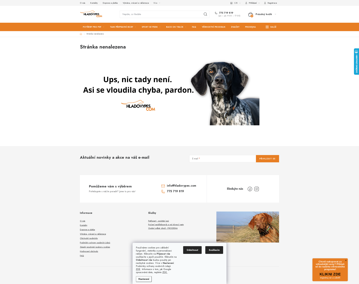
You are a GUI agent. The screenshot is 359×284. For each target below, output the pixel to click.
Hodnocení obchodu (89, 251)
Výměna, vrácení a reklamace (136, 3)
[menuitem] (93, 27)
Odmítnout (192, 250)
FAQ (82, 255)
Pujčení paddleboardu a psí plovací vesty (166, 224)
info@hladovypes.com (181, 186)
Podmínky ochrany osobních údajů (95, 242)
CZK (235, 3)
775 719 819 (225, 12)
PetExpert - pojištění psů (158, 221)
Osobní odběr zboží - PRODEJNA (163, 228)
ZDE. (165, 272)
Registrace (272, 3)
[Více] (271, 27)
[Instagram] (256, 189)
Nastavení (143, 279)
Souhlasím (214, 250)
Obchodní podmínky (89, 238)
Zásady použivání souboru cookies (95, 247)
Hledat (205, 14)
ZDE (138, 269)
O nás (82, 3)
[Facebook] (250, 189)
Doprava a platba (110, 3)
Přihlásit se (267, 158)
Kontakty (94, 3)
